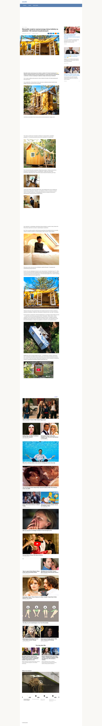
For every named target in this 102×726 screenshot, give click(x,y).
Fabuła (29, 5)
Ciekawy (24, 5)
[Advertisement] (51, 16)
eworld (24, 2)
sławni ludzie (35, 5)
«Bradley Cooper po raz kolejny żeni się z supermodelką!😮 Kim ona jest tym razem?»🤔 (72, 56)
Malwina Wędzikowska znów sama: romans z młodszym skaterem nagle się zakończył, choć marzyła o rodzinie (50, 658)
